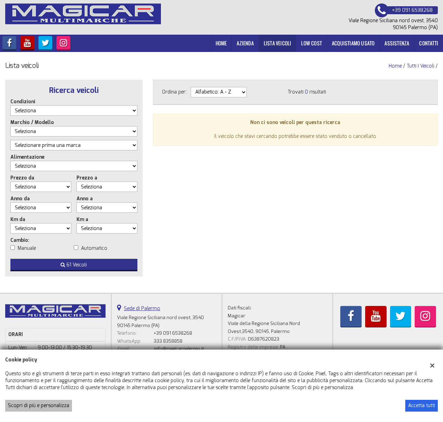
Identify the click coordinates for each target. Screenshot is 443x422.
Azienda (245, 43)
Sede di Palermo (142, 308)
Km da (17, 219)
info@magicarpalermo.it (179, 349)
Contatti (428, 43)
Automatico (94, 248)
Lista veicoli (277, 43)
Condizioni (22, 101)
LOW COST (311, 43)
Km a (82, 219)
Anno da (20, 198)
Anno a (84, 198)
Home (221, 43)
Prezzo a (86, 178)
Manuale (26, 248)
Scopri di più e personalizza (38, 405)
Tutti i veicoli (420, 66)
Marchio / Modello (32, 122)
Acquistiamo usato (353, 43)
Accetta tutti (421, 405)
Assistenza (397, 43)
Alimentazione (27, 157)
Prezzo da (22, 178)
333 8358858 (168, 341)
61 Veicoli (76, 265)
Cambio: (19, 240)
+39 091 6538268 (173, 333)
